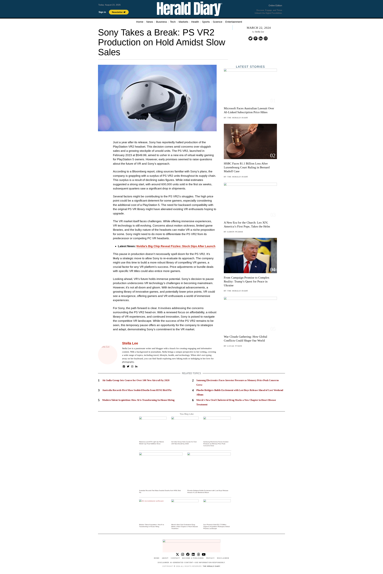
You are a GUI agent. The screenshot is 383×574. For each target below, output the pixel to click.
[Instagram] (132, 366)
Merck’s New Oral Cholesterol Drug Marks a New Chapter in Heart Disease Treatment (184, 526)
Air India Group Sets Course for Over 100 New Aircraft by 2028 (136, 380)
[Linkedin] (261, 38)
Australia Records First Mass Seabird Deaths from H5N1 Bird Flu (136, 390)
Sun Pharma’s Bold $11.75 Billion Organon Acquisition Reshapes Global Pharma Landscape (216, 526)
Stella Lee (259, 32)
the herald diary (211, 566)
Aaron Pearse (235, 232)
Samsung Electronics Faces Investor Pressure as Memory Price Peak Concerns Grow (215, 443)
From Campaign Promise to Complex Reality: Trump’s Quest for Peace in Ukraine (246, 281)
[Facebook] (124, 366)
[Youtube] (203, 554)
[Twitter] (250, 38)
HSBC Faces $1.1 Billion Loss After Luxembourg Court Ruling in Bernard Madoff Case (247, 167)
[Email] (266, 38)
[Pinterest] (255, 38)
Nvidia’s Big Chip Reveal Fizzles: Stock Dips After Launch (175, 246)
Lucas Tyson (234, 346)
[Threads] (198, 554)
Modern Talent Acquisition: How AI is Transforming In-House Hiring (138, 400)
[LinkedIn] (136, 366)
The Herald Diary (237, 118)
